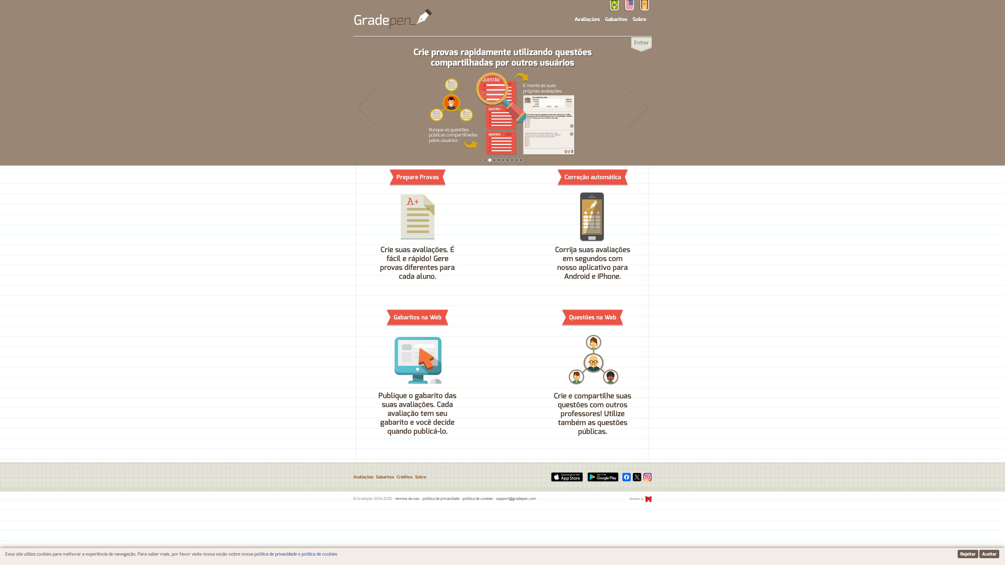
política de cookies (478, 498)
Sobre (639, 19)
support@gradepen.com (516, 498)
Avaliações (363, 477)
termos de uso (407, 498)
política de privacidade (441, 498)
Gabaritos (616, 19)
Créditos (404, 477)
